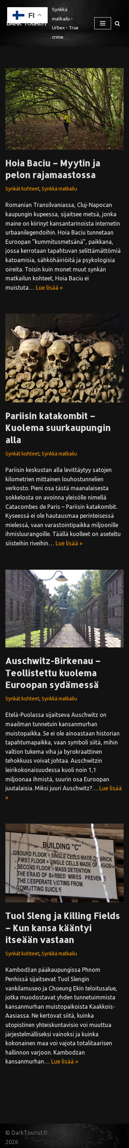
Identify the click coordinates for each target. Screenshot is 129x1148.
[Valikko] (102, 23)
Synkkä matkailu (59, 189)
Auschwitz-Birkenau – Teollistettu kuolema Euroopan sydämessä (53, 672)
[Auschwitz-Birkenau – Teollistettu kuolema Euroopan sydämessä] (64, 609)
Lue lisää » (49, 287)
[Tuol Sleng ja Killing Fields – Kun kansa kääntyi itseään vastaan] (64, 863)
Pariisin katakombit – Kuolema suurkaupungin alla (58, 427)
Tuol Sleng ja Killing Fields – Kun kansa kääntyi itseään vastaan (62, 927)
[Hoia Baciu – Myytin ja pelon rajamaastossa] (64, 108)
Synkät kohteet (22, 189)
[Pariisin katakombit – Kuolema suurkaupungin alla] (64, 358)
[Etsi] (117, 23)
